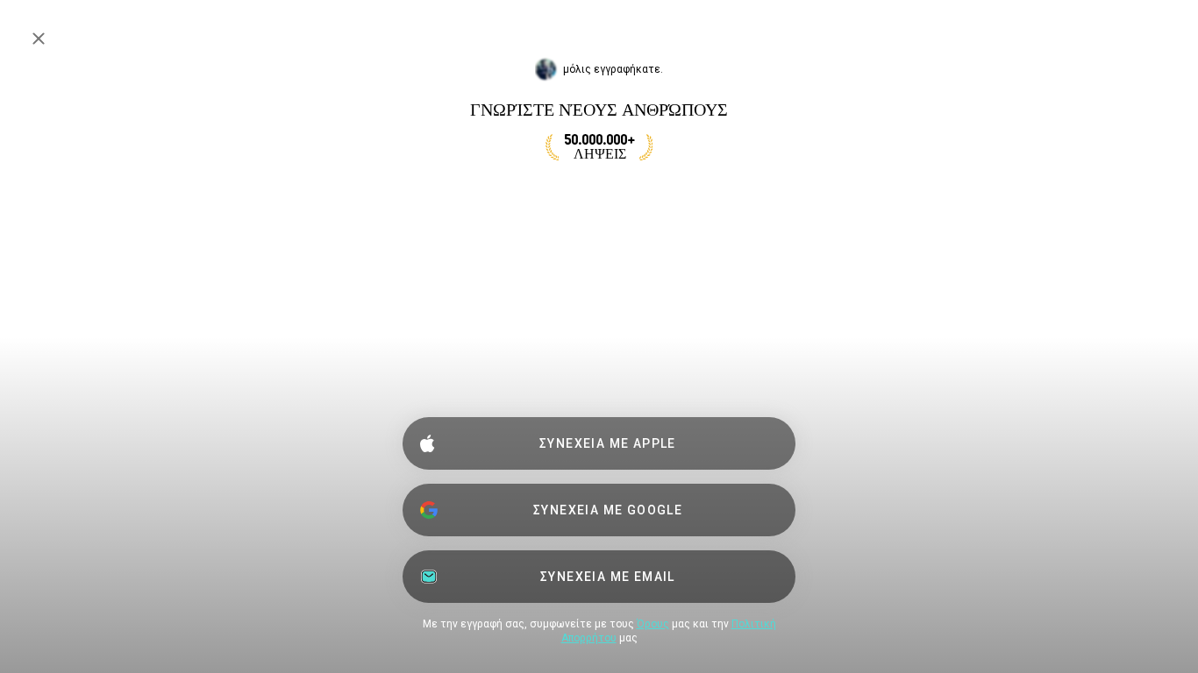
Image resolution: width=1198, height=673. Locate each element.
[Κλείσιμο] (38, 38)
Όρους (653, 624)
